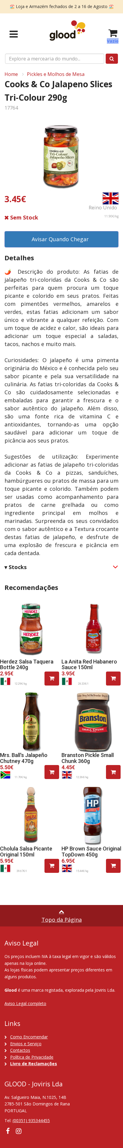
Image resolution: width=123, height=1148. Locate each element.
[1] (51, 679)
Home (11, 74)
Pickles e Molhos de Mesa (55, 74)
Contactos (20, 1050)
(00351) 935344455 (31, 1120)
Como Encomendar (29, 1037)
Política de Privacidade (31, 1057)
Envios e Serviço (25, 1043)
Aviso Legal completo (25, 1003)
